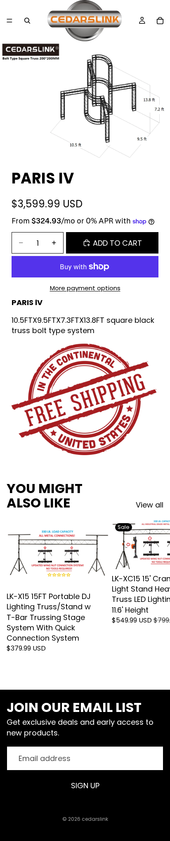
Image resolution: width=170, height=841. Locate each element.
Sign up (85, 785)
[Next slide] (154, 598)
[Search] (27, 21)
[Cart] (160, 21)
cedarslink (95, 818)
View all (149, 505)
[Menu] (9, 20)
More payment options (85, 288)
